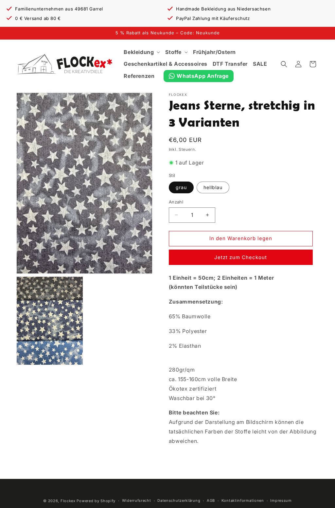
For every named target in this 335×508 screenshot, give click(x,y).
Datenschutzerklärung (178, 500)
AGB (211, 500)
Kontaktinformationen (242, 500)
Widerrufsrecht (136, 500)
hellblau (212, 187)
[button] (142, 52)
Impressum (280, 500)
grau (181, 187)
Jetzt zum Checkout (240, 257)
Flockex (68, 501)
